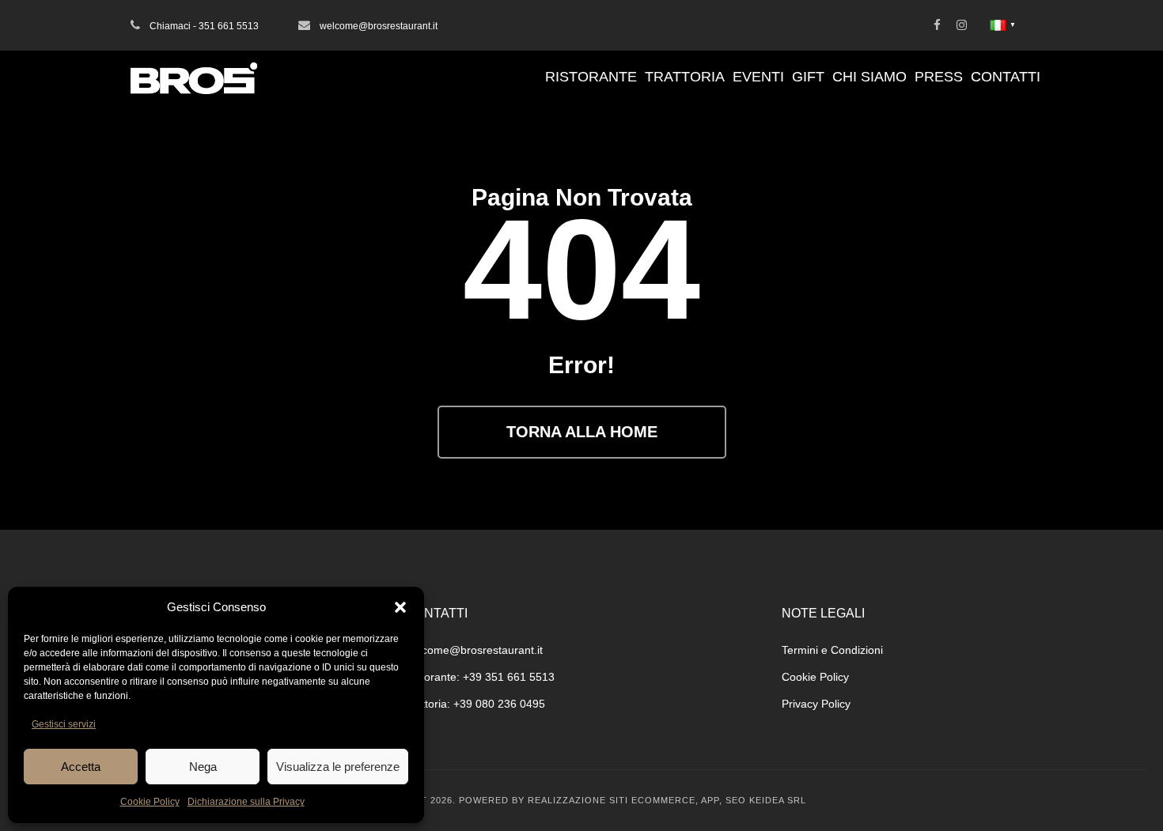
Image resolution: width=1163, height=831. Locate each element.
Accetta (80, 766)
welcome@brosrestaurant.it (474, 650)
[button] (400, 607)
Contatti (1005, 77)
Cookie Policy (150, 801)
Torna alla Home (581, 431)
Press (939, 77)
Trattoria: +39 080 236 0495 (475, 703)
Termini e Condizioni (832, 650)
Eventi (758, 77)
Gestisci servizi (64, 724)
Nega (203, 766)
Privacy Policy (816, 703)
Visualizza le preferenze (338, 766)
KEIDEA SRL (777, 800)
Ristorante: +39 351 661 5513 (480, 676)
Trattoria (685, 77)
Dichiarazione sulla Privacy (246, 801)
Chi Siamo (869, 77)
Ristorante (591, 77)
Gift (808, 77)
